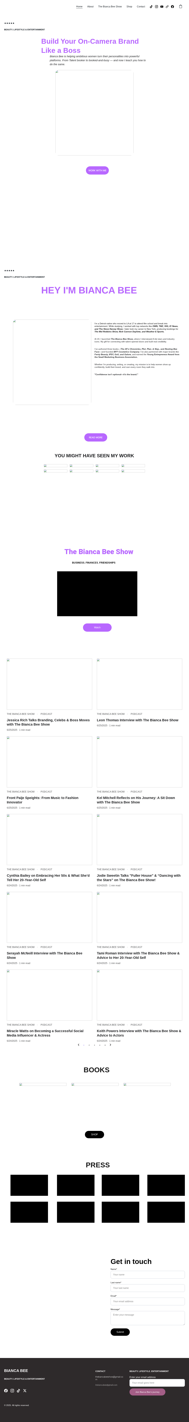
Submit (120, 1332)
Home (79, 6)
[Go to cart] (181, 6)
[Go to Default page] (168, 6)
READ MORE (96, 437)
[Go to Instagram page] (157, 6)
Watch (97, 627)
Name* (114, 1269)
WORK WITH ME (97, 170)
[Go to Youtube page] (163, 6)
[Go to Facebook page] (172, 6)
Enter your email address (142, 1377)
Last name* (116, 1282)
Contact (141, 6)
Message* (115, 1309)
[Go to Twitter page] (25, 1390)
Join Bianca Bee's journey (147, 1392)
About (90, 6)
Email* (114, 1296)
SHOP (94, 1134)
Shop (129, 6)
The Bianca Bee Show (110, 6)
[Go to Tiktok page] (152, 6)
